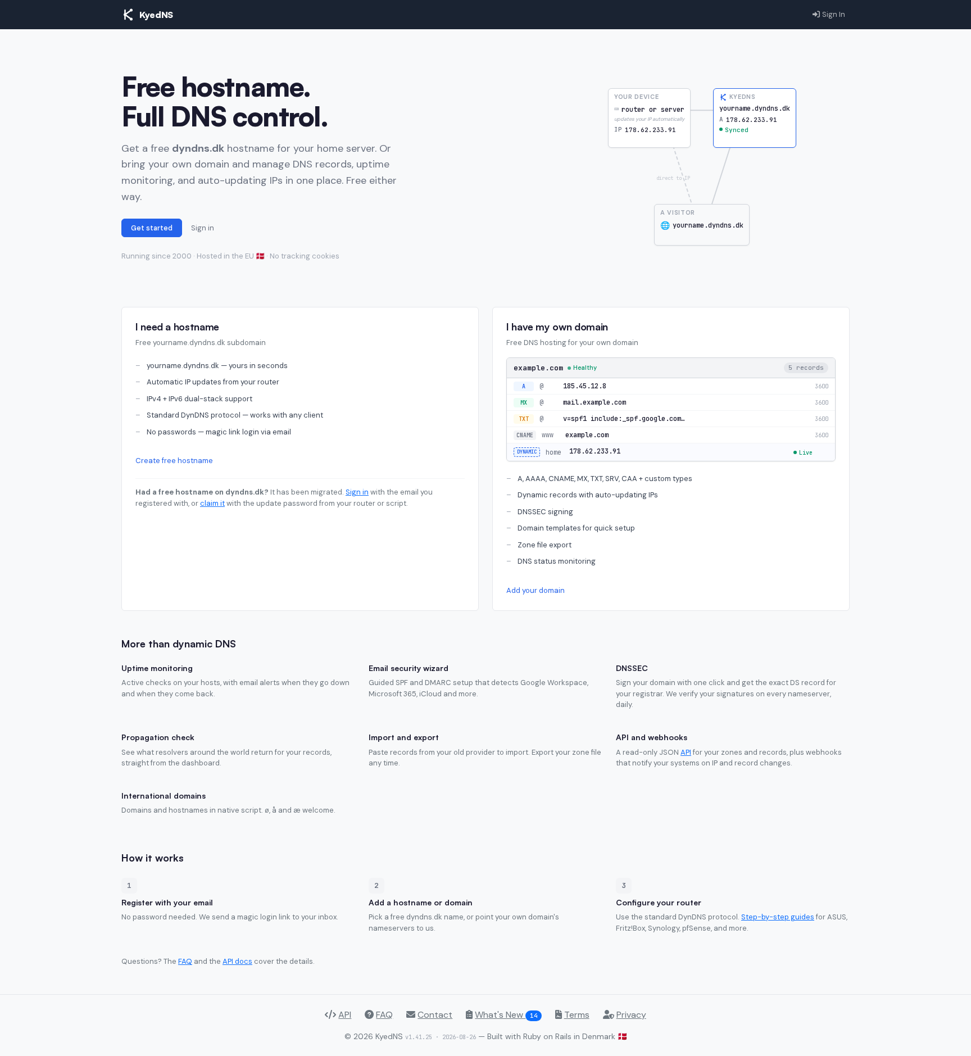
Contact (435, 1015)
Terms (576, 1015)
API (685, 752)
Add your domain (535, 590)
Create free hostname (174, 460)
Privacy (631, 1015)
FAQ (185, 961)
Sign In (833, 14)
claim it (212, 503)
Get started (152, 228)
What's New (506, 1015)
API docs (237, 961)
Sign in (202, 228)
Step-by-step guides (777, 917)
